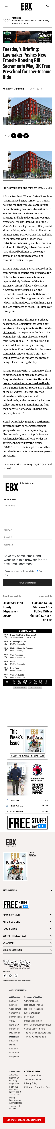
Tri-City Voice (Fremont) (35, 1036)
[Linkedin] (26, 135)
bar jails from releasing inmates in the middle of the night (27, 328)
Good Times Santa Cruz (15, 1011)
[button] (47, 6)
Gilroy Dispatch (31, 1001)
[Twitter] (20, 135)
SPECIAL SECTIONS (12, 950)
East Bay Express (13, 1003)
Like (46, 800)
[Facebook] (13, 135)
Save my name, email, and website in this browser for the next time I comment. (25, 560)
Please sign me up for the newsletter (19, 571)
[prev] (4, 20)
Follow (45, 806)
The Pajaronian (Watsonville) (38, 1033)
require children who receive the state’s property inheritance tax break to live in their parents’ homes (26, 383)
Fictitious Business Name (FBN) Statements (15, 1091)
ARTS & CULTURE (11, 922)
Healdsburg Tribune (33, 1005)
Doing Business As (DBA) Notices (15, 1100)
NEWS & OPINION (11, 915)
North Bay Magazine (14, 1054)
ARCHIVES (32, 854)
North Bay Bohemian (14, 1027)
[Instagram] (10, 976)
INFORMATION (10, 890)
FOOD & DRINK (10, 929)
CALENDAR (8, 943)
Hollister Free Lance (33, 1009)
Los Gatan (29, 1017)
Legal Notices (15, 1083)
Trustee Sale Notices (15, 1107)
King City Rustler (32, 1013)
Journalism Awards (33, 1079)
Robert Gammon (15, 88)
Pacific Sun (14, 1033)
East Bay (13, 1048)
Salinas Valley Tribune (34, 1029)
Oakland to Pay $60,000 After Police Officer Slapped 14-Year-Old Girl (41, 611)
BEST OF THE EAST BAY (14, 936)
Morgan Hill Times (33, 1021)
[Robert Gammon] (11, 487)
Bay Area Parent (13, 1042)
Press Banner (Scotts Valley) (37, 1025)
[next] (8, 20)
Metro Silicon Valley (15, 1019)
